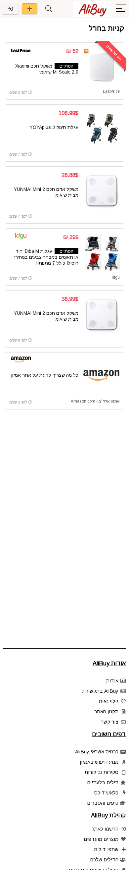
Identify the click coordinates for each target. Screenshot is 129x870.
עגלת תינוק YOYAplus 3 (54, 127)
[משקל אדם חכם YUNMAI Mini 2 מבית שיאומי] (101, 190)
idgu (116, 277)
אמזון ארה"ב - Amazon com (95, 401)
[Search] (49, 9)
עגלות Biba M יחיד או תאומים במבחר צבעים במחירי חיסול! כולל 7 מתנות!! (46, 257)
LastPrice (111, 91)
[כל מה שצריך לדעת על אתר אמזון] (101, 376)
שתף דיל (29, 8)
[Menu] (121, 9)
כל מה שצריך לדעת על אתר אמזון (44, 375)
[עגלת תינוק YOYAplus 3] (101, 128)
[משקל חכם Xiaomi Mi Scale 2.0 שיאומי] (101, 66)
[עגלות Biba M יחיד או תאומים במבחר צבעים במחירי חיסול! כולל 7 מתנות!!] (101, 252)
